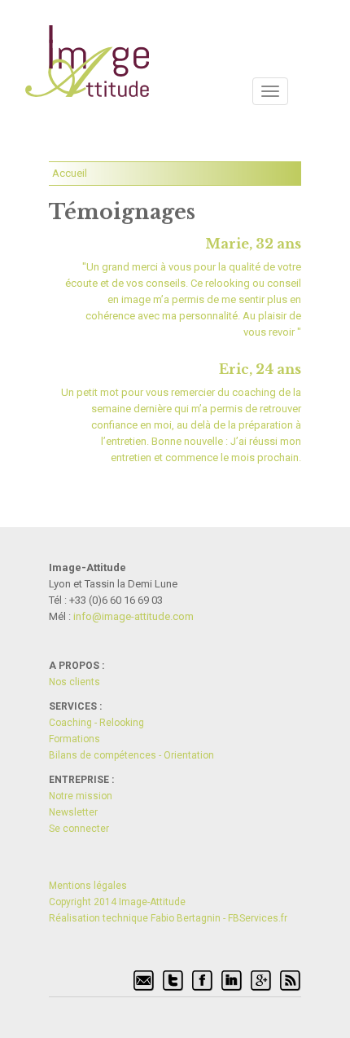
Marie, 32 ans (253, 243)
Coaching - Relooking (96, 722)
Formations (74, 739)
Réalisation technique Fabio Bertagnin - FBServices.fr (168, 918)
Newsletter (73, 812)
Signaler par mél (144, 981)
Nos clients (74, 682)
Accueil (69, 173)
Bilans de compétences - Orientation (131, 755)
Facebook (202, 981)
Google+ (261, 981)
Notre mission (80, 796)
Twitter (173, 981)
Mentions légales (88, 885)
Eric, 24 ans (260, 369)
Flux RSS (290, 981)
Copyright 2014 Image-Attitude (117, 902)
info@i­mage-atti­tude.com (133, 616)
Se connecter (79, 828)
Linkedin (232, 981)
